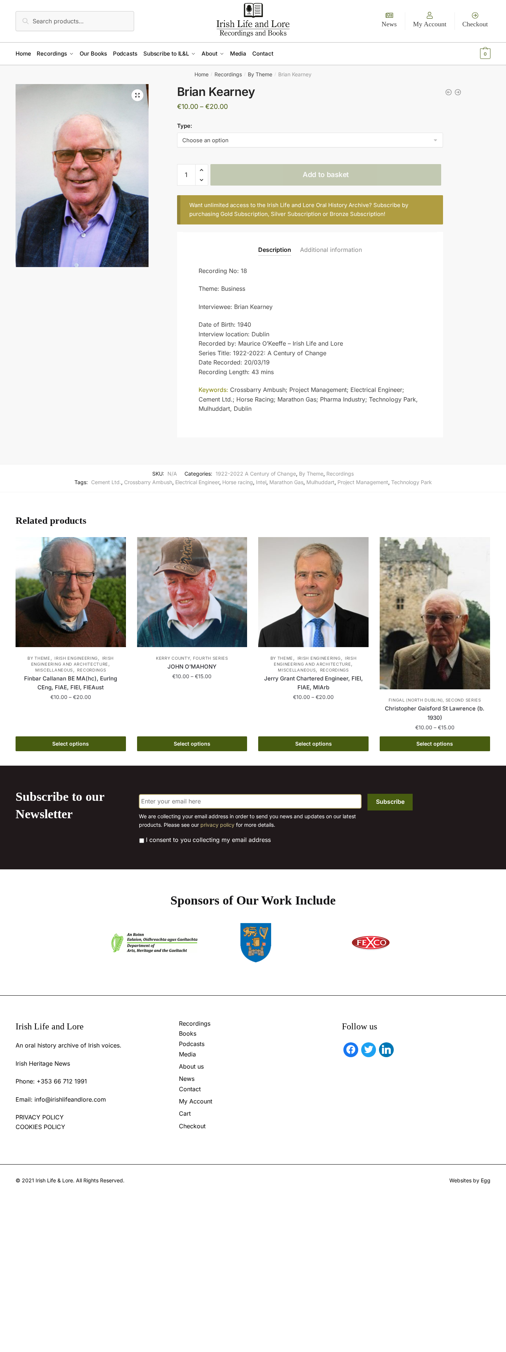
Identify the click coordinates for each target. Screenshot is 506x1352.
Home (201, 74)
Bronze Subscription (357, 213)
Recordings (228, 74)
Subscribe (390, 801)
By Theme (260, 74)
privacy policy (217, 825)
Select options (70, 743)
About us (191, 1066)
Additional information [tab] (331, 249)
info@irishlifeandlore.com (70, 1099)
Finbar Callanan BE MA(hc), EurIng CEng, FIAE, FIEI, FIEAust (70, 683)
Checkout (475, 24)
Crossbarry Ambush (148, 482)
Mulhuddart (320, 482)
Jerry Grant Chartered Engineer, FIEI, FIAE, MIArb (313, 683)
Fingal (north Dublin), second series (435, 700)
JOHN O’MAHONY (191, 666)
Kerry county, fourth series (192, 658)
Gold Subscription (244, 213)
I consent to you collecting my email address (208, 839)
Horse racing (237, 482)
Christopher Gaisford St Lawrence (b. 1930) (435, 713)
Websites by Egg (469, 1180)
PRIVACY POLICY (40, 1117)
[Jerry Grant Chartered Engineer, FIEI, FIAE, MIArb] (313, 592)
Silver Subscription (296, 213)
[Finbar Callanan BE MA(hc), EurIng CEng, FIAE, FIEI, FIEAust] (71, 592)
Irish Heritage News (43, 1063)
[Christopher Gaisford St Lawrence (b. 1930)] (435, 613)
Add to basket (326, 174)
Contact (190, 1089)
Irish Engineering (76, 658)
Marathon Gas (286, 482)
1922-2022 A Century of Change (256, 473)
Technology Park (411, 482)
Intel (261, 482)
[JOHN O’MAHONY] (192, 592)
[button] (137, 95)
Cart (185, 1113)
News (389, 24)
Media (187, 1054)
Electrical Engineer (197, 482)
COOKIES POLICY (40, 1126)
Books (187, 1033)
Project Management (362, 482)
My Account (429, 24)
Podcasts (191, 1044)
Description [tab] (274, 249)
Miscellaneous (54, 670)
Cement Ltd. (106, 482)
